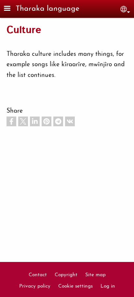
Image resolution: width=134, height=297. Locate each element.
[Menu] (11, 9)
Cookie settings (75, 286)
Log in (107, 286)
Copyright (66, 275)
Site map (95, 275)
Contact (38, 275)
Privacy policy (34, 286)
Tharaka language (47, 9)
